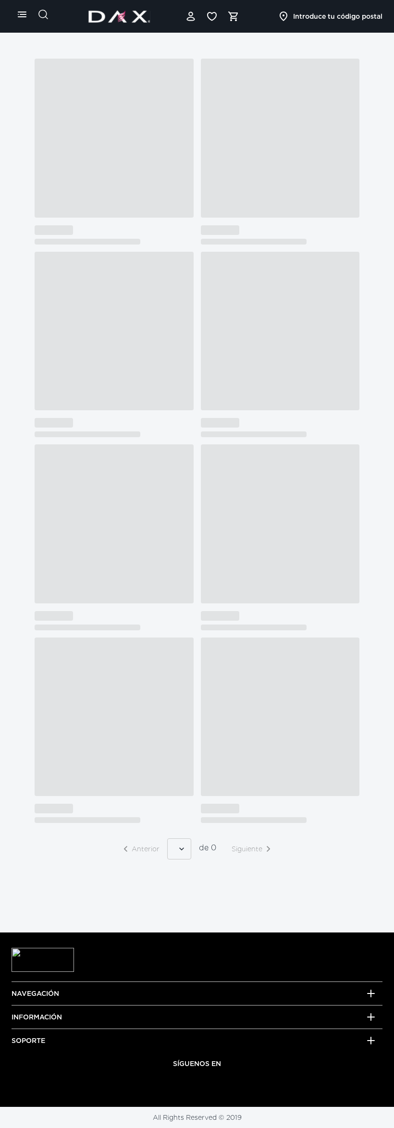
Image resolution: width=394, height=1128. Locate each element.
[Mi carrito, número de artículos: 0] (233, 16)
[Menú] (22, 14)
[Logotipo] (119, 16)
